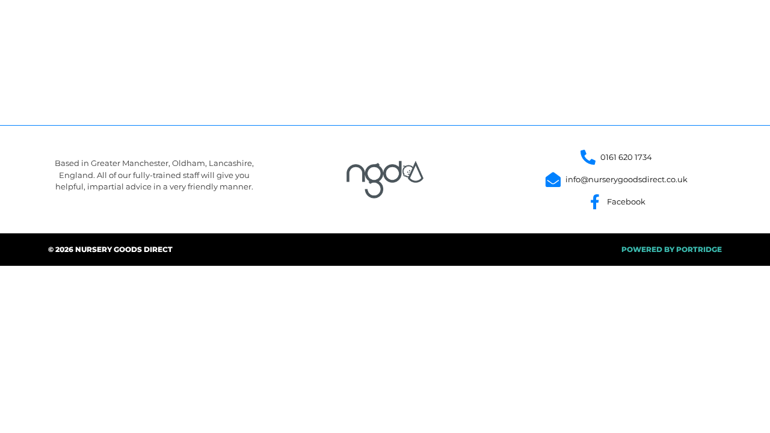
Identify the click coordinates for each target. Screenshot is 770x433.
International (577, 25)
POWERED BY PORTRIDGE (671, 249)
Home (434, 25)
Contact (691, 25)
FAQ (641, 25)
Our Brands (496, 25)
